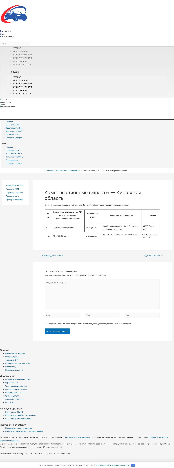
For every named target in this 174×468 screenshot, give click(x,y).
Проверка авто (20, 90)
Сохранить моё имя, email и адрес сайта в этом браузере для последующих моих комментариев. (90, 324)
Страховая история (14, 192)
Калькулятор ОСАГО (22, 87)
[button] (87, 72)
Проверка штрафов (22, 64)
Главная (17, 77)
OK (133, 465)
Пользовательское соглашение (76, 437)
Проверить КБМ (20, 80)
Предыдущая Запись (53, 255)
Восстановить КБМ (22, 84)
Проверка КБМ (12, 189)
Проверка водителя (14, 200)
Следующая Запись (152, 255)
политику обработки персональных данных (112, 465)
